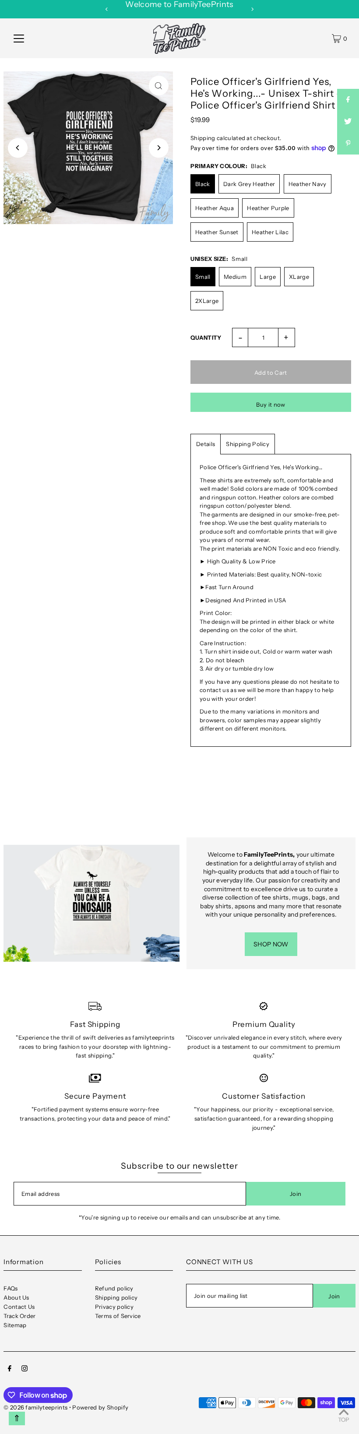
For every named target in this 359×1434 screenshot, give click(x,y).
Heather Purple (268, 207)
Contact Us (19, 1306)
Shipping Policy (247, 443)
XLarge (299, 276)
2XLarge (206, 300)
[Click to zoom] (159, 85)
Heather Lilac (270, 231)
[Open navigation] (19, 38)
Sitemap (15, 1325)
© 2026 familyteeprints (35, 1407)
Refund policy (114, 1288)
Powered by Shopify (100, 1407)
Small (203, 276)
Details (205, 443)
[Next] (252, 9)
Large (268, 276)
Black (202, 183)
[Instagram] (24, 1369)
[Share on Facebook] (348, 100)
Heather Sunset (217, 231)
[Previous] (106, 9)
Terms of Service (118, 1315)
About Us (16, 1297)
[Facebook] (9, 1369)
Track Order (20, 1315)
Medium (235, 276)
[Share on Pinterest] (348, 144)
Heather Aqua (214, 207)
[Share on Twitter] (348, 122)
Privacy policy (114, 1306)
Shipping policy (116, 1297)
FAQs (11, 1288)
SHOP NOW (271, 944)
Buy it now (270, 404)
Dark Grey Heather (249, 183)
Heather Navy (308, 183)
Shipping (202, 137)
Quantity (206, 337)
